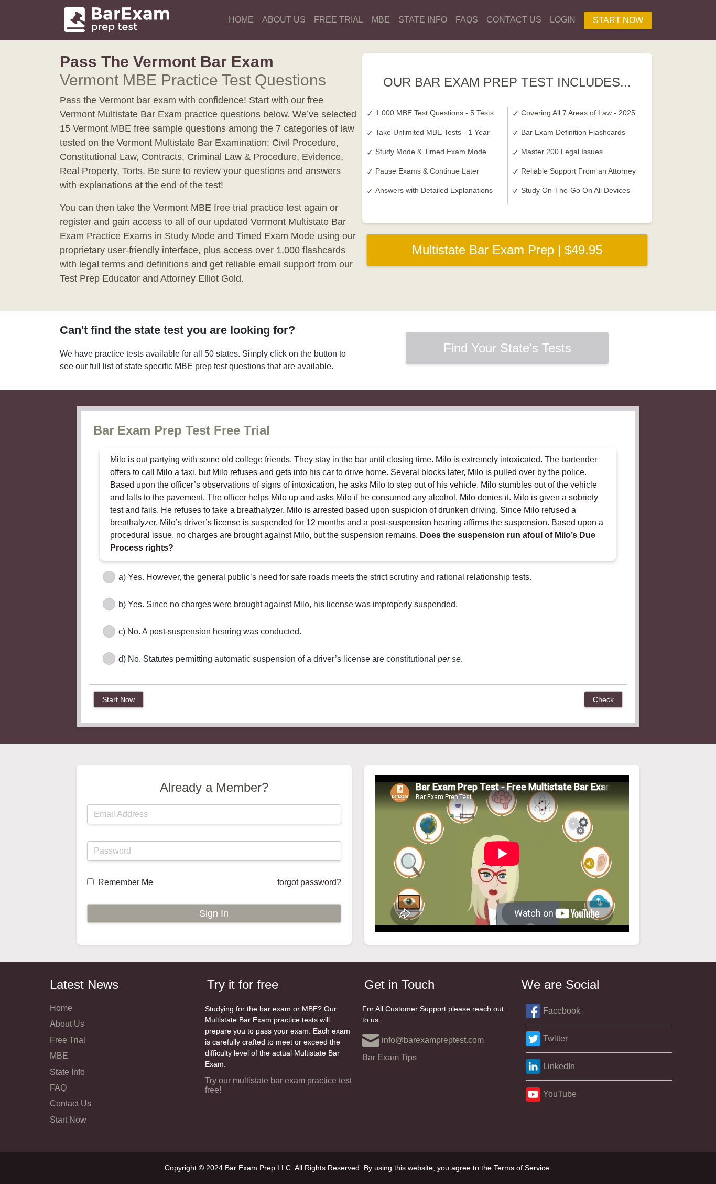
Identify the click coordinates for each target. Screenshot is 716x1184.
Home (241, 19)
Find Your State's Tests (507, 348)
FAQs (466, 19)
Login (563, 19)
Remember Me (125, 882)
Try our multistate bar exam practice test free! (278, 1085)
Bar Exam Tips (389, 1057)
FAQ (58, 1087)
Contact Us (513, 19)
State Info (422, 19)
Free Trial (338, 19)
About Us (284, 19)
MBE (381, 19)
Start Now (618, 20)
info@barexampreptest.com (433, 1040)
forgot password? (309, 882)
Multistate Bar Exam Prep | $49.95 (507, 250)
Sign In (214, 913)
